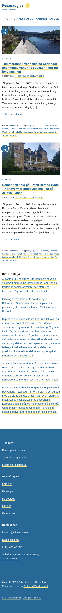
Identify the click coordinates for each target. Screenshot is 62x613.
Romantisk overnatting (43, 132)
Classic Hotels (41, 125)
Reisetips (7, 491)
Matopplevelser (46, 129)
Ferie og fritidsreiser (13, 450)
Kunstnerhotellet (30, 129)
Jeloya (12, 129)
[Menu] (58, 6)
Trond (40, 76)
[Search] (53, 6)
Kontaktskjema (10, 539)
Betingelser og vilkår (32, 598)
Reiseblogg (8, 498)
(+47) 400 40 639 (12, 547)
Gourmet (53, 125)
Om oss (6, 506)
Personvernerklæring (11, 598)
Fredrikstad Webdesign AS (36, 586)
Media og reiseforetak (14, 464)
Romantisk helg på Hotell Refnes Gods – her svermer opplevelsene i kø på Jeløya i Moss (30, 188)
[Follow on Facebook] (4, 575)
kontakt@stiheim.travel (15, 532)
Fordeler (7, 484)
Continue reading (13, 114)
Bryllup (31, 125)
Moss (56, 129)
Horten (5, 129)
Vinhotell (13, 135)
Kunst (19, 129)
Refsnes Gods (25, 132)
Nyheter (6, 58)
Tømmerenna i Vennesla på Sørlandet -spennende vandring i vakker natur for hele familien (30, 67)
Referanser (8, 513)
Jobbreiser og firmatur (14, 457)
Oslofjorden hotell (10, 132)
